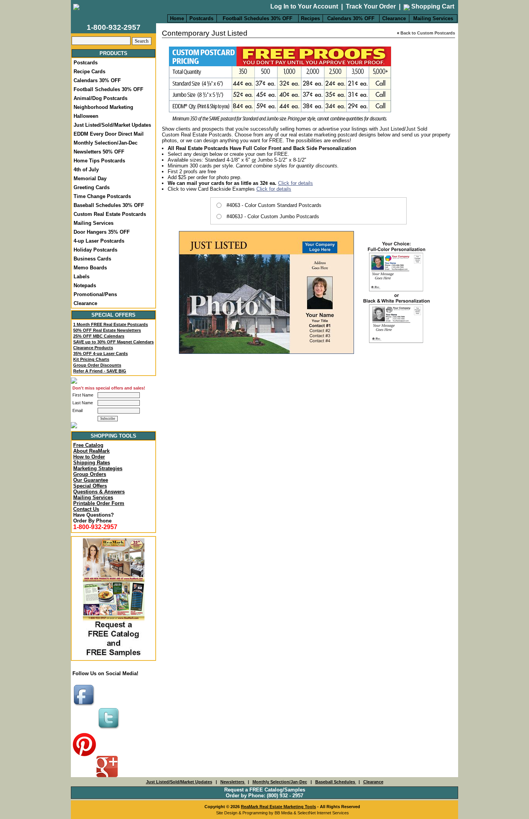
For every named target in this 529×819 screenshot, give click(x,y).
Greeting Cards (92, 187)
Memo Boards (90, 268)
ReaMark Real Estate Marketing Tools (278, 806)
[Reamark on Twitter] (109, 730)
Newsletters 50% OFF (99, 152)
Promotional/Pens (95, 294)
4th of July (86, 169)
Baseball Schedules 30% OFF (109, 205)
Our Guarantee (90, 480)
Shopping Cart (432, 6)
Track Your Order (371, 6)
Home (177, 18)
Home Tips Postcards (99, 161)
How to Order (89, 457)
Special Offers (90, 486)
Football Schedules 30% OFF (257, 18)
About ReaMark (91, 451)
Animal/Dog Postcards (100, 98)
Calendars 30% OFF (350, 18)
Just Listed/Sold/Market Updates (112, 125)
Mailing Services (433, 18)
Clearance (394, 18)
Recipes (310, 18)
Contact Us (86, 509)
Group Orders (89, 474)
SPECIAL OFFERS (113, 315)
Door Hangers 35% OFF (102, 232)
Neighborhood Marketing (103, 107)
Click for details (295, 183)
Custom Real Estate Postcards (110, 214)
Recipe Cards (89, 71)
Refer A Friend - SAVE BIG (99, 371)
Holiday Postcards (95, 250)
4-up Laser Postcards (99, 241)
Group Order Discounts (97, 365)
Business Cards (92, 259)
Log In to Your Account (304, 6)
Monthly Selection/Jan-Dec (105, 143)
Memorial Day (90, 178)
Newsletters (233, 781)
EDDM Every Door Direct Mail (109, 134)
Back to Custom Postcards (427, 33)
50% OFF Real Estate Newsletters (107, 330)
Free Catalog (88, 445)
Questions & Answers (99, 492)
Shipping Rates (91, 463)
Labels (81, 276)
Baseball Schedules (335, 781)
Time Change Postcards (102, 196)
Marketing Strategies (97, 468)
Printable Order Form (98, 503)
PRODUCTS (113, 53)
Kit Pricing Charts (91, 359)
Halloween (86, 116)
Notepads (85, 285)
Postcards (201, 18)
